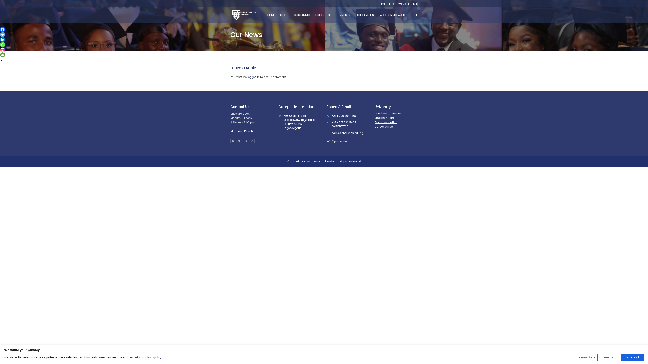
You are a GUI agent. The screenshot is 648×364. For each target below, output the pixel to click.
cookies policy (132, 357)
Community (342, 15)
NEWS (382, 4)
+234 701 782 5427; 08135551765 (344, 124)
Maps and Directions (244, 131)
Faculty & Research (392, 15)
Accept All (632, 357)
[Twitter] (2, 34)
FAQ (415, 4)
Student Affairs (384, 118)
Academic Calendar (388, 113)
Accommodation (386, 122)
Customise (585, 357)
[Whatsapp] (2, 44)
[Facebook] (2, 29)
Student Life (322, 15)
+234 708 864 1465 (344, 116)
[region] (324, 354)
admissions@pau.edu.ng (347, 133)
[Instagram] (2, 49)
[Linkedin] (2, 39)
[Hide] (1, 60)
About (283, 15)
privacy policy (153, 357)
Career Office (384, 127)
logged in (253, 77)
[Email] (2, 54)
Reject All (609, 357)
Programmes (301, 15)
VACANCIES (403, 4)
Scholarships (365, 15)
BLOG (392, 4)
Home (270, 15)
